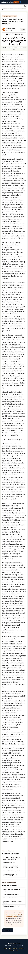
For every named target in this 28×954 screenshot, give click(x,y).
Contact (15, 948)
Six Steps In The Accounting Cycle (11, 906)
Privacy (12, 950)
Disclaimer (21, 948)
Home (5, 948)
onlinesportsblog (7, 2)
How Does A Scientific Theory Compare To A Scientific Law (10, 866)
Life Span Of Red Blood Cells (10, 898)
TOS (17, 950)
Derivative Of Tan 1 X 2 (9, 862)
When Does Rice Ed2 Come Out (11, 894)
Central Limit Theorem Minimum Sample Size (11, 890)
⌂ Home (16, 2)
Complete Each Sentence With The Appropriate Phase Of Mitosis (12, 858)
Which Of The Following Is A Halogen (12, 871)
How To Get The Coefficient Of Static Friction (12, 902)
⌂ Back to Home (7, 930)
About (10, 948)
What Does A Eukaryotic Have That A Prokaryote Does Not (14, 914)
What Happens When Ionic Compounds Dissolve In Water (10, 875)
